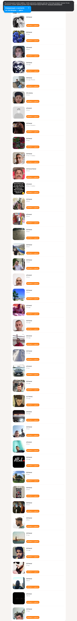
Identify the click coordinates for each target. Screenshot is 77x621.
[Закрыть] (29, 8)
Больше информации (55, 4)
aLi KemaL (29, 396)
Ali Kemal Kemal (31, 169)
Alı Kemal (29, 138)
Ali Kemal (29, 17)
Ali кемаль (29, 93)
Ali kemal (29, 47)
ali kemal (29, 108)
